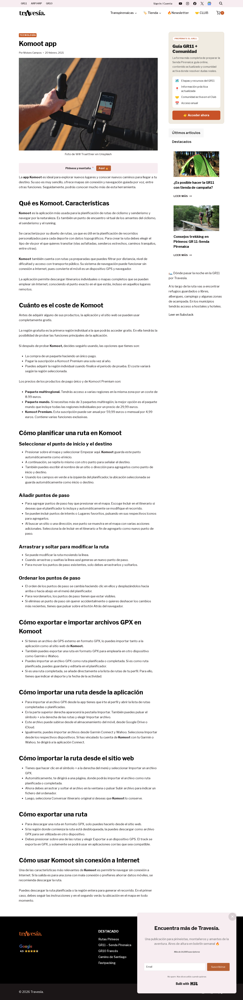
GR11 (24, 3)
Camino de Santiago (112, 957)
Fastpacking (107, 963)
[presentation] (196, 164)
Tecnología (28, 35)
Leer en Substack (181, 315)
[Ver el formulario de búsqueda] (220, 3)
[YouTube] (180, 3)
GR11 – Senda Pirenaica (114, 945)
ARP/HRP (36, 3)
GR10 (49, 3)
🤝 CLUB (201, 13)
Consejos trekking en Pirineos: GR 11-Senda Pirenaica (191, 242)
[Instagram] (187, 3)
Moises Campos (32, 52)
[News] (209, 3)
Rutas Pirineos (108, 939)
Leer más (183, 196)
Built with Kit (187, 984)
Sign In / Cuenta (162, 3)
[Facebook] (195, 3)
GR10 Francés (108, 951)
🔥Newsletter (178, 13)
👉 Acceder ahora (196, 115)
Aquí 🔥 (103, 168)
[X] (202, 3)
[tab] (186, 132)
